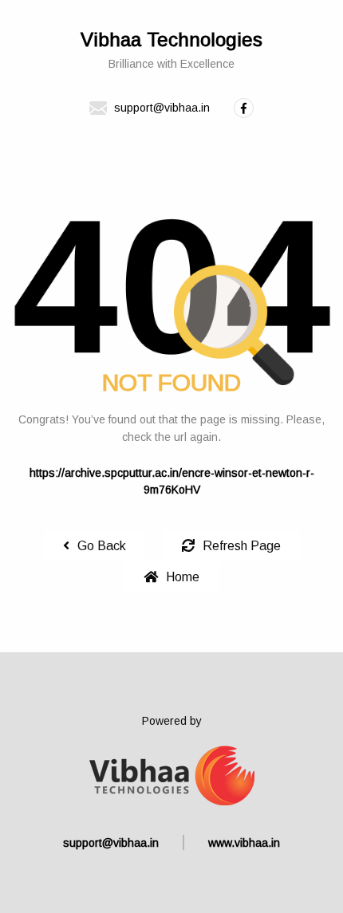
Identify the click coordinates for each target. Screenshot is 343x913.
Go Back (101, 546)
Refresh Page (242, 546)
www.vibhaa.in (244, 842)
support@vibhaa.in (111, 842)
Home (182, 577)
